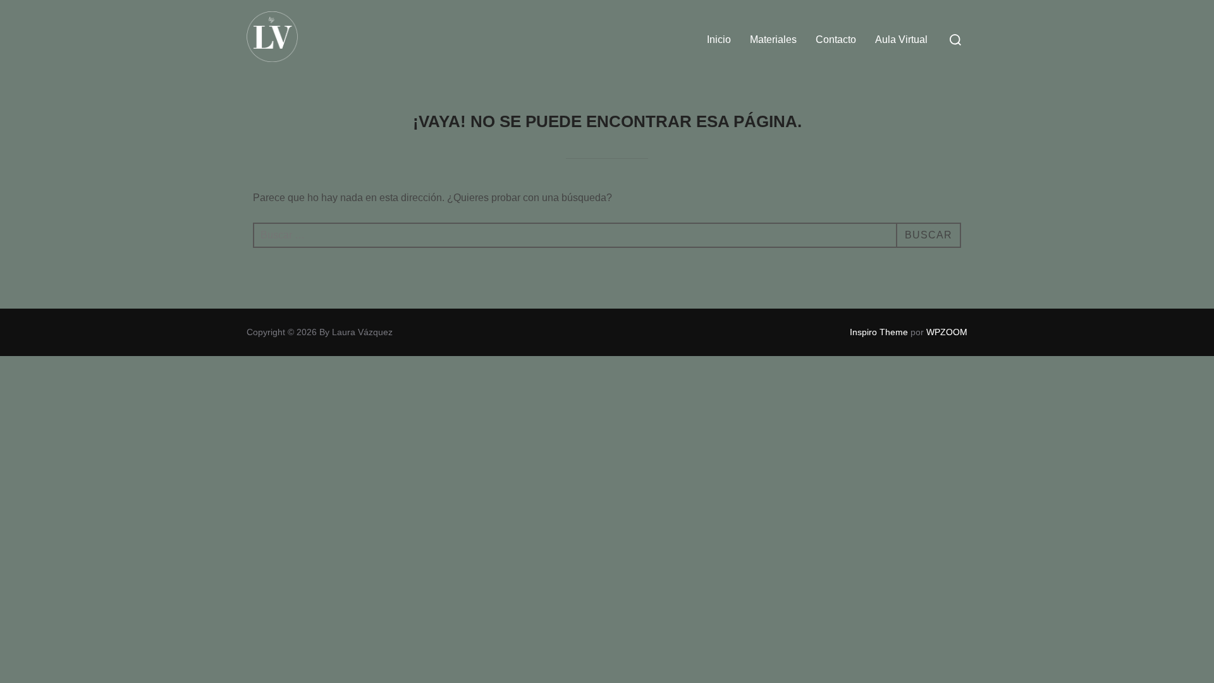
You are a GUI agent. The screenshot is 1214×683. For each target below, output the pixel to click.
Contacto (836, 39)
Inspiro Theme (879, 332)
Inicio (719, 39)
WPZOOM (946, 332)
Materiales (773, 39)
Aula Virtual (901, 39)
